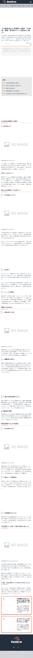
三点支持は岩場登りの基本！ (12, 82)
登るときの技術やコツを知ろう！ (13, 85)
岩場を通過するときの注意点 (12, 90)
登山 (30, 44)
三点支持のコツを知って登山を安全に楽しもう (16, 93)
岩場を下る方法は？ (10, 88)
